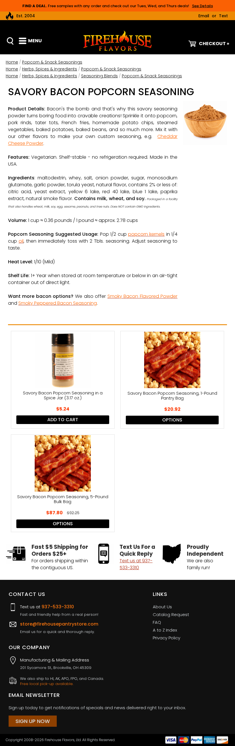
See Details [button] (202, 6)
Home (12, 62)
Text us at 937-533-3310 (136, 564)
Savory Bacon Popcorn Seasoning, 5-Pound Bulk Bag (62, 499)
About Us (162, 607)
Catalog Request (171, 614)
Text (223, 16)
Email (203, 16)
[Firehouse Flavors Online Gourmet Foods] (117, 40)
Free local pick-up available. (46, 683)
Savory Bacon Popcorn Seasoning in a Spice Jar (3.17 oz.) (63, 395)
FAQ (157, 622)
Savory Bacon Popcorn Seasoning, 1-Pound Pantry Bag (172, 396)
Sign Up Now (32, 721)
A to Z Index (165, 630)
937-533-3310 (58, 606)
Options (172, 420)
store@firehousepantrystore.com (59, 624)
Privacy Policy (166, 638)
